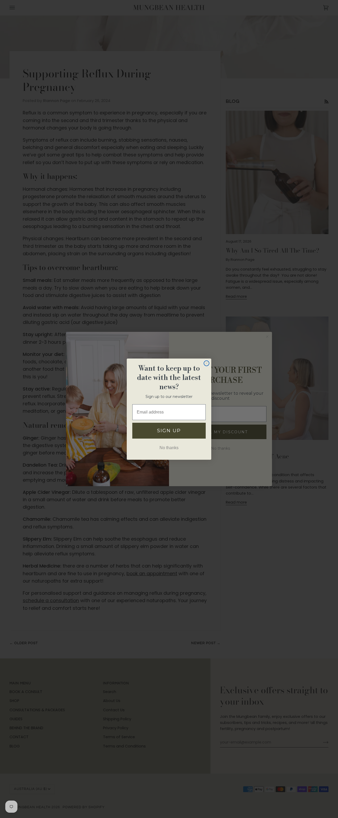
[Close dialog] (206, 363)
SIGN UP (169, 431)
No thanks (169, 447)
